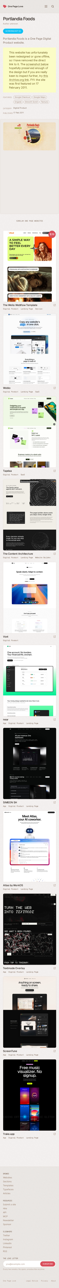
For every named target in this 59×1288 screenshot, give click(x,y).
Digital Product (20, 108)
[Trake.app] (29, 1095)
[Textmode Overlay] (29, 929)
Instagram (8, 1239)
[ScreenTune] (29, 1012)
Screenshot (12, 31)
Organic (18, 102)
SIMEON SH (10, 802)
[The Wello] (29, 266)
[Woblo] (29, 349)
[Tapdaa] (29, 432)
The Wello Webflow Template (20, 305)
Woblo (6, 388)
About (53, 1281)
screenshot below (37, 64)
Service (38, 309)
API (4, 1212)
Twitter (6, 1235)
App (4, 723)
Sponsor (7, 1224)
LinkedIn (7, 1243)
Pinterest (7, 1247)
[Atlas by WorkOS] (29, 846)
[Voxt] (29, 597)
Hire (5, 1208)
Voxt (5, 636)
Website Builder (43, 557)
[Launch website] (54, 388)
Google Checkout (22, 97)
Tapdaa (7, 471)
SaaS (37, 392)
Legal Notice (32, 1281)
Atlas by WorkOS (13, 885)
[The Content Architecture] (29, 515)
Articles (6, 1193)
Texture (44, 102)
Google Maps (40, 97)
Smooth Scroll (31, 102)
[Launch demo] (54, 305)
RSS (5, 1251)
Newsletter (8, 1220)
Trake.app (9, 1134)
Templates (8, 1185)
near (5, 719)
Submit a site (9, 1204)
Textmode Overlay (14, 968)
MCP (5, 1216)
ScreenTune (10, 1051)
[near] (29, 680)
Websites (7, 1177)
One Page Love (15, 6)
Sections (7, 1181)
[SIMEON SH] (29, 763)
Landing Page (27, 309)
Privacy (44, 1281)
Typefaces (8, 1189)
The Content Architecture (18, 553)
